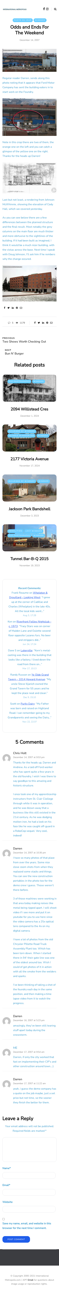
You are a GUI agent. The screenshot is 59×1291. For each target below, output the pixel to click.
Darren (17, 848)
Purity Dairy (28, 704)
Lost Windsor (34, 531)
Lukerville (26, 650)
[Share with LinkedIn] (13, 308)
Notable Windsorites (21, 435)
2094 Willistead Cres (29, 409)
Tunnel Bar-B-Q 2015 (29, 558)
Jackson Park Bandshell (29, 509)
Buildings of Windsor (22, 431)
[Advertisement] (30, 1260)
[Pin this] (17, 308)
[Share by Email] (21, 308)
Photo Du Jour (22, 20)
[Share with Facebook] (4, 308)
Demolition (15, 531)
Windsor (40, 20)
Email (6, 1185)
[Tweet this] (9, 308)
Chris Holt (19, 753)
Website (7, 1202)
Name (6, 1168)
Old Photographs (19, 381)
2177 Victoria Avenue (29, 459)
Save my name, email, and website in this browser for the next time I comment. (26, 1226)
